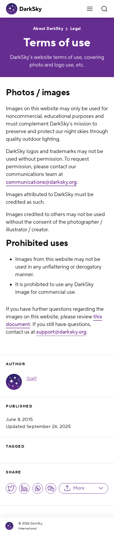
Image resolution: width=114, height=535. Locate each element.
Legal (75, 28)
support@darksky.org (61, 332)
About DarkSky (48, 28)
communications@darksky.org (41, 182)
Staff (32, 378)
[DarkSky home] (11, 526)
